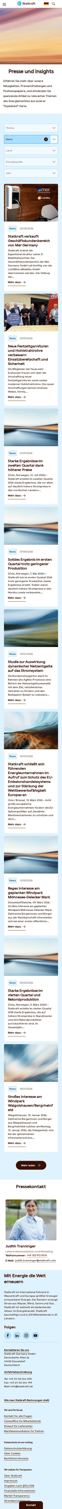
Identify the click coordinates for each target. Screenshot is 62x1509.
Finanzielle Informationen (19, 1490)
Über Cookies (12, 1453)
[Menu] (4, 4)
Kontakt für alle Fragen (18, 1416)
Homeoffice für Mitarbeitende (22, 1421)
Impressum (10, 1480)
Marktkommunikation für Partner (24, 1431)
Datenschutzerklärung (18, 1448)
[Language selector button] (46, 4)
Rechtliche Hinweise (16, 1458)
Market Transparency (17, 1495)
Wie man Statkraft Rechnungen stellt (26, 1400)
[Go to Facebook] (7, 1335)
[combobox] (6, 128)
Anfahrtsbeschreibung (18, 1371)
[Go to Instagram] (26, 1335)
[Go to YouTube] (35, 1335)
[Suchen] (53, 3)
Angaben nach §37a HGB (19, 1485)
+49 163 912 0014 (37, 1255)
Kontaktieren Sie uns (16, 1350)
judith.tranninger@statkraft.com (35, 1260)
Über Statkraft (13, 1475)
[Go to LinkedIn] (17, 1335)
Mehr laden (28, 1165)
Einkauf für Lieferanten (18, 1426)
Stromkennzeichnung (17, 1500)
